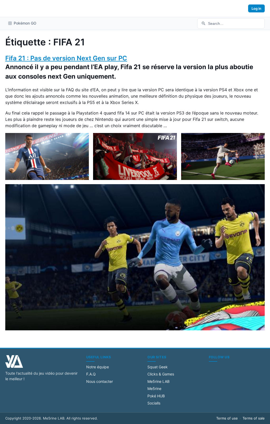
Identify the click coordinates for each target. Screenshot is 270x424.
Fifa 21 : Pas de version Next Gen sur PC (66, 58)
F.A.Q (91, 374)
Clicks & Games (160, 374)
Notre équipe (97, 367)
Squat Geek (157, 367)
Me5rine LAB (158, 381)
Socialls (153, 403)
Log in (256, 8)
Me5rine (154, 388)
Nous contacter (99, 381)
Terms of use (227, 418)
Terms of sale (254, 418)
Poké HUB (156, 396)
